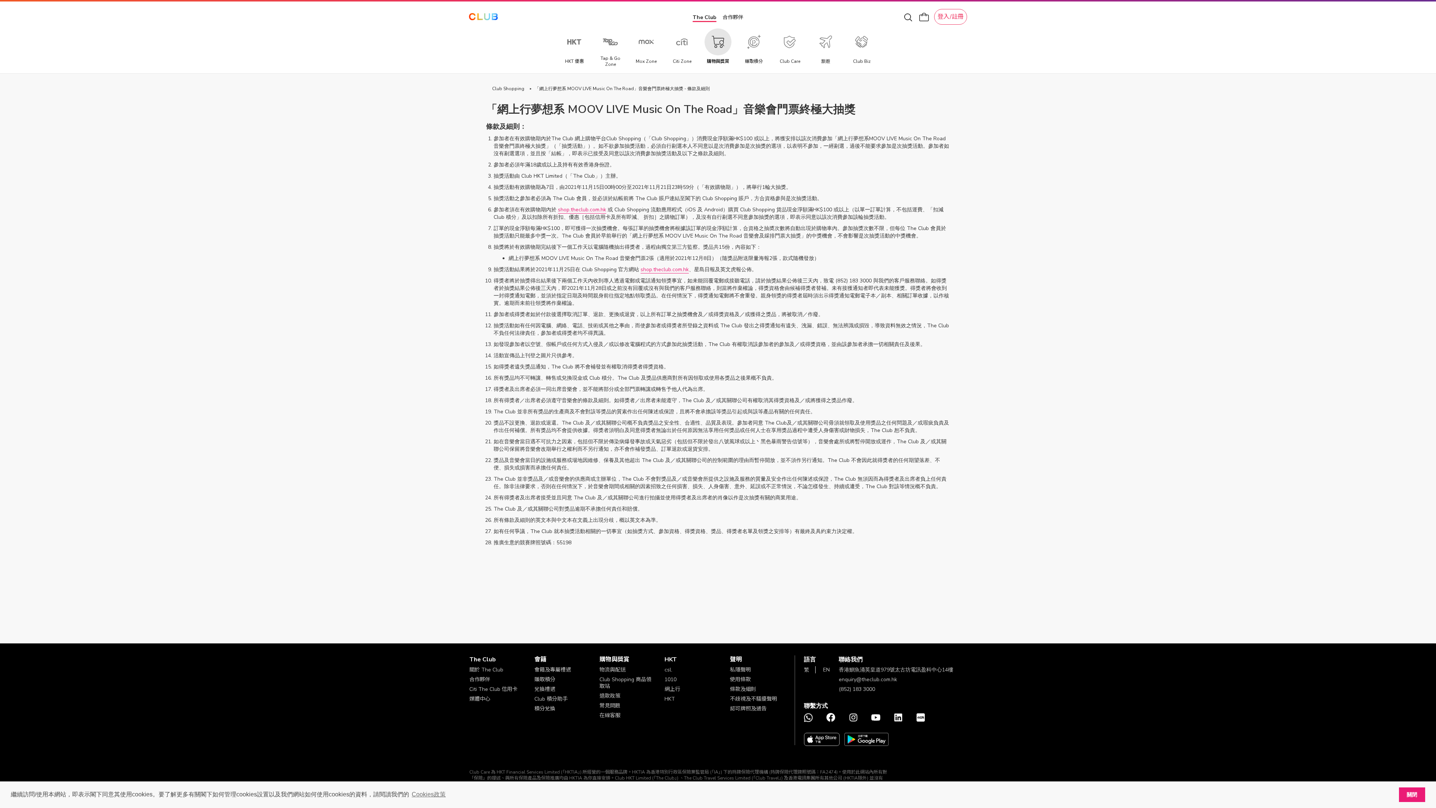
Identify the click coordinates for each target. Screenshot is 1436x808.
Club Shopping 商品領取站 (625, 683)
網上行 (672, 689)
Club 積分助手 (551, 699)
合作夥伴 (732, 17)
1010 (670, 679)
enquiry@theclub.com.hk (868, 679)
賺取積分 (544, 679)
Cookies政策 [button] (429, 794)
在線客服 (609, 715)
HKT (670, 699)
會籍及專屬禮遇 (552, 669)
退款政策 (609, 696)
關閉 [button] (1412, 795)
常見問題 (609, 705)
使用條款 (740, 679)
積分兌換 (544, 708)
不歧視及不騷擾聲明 (753, 699)
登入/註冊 (951, 17)
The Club (705, 17)
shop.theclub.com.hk (582, 209)
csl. (668, 669)
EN (826, 669)
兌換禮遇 (544, 689)
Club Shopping (508, 89)
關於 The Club (486, 669)
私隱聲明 (740, 669)
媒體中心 (479, 699)
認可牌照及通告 (748, 708)
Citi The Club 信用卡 (493, 689)
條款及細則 (743, 689)
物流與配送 (612, 669)
